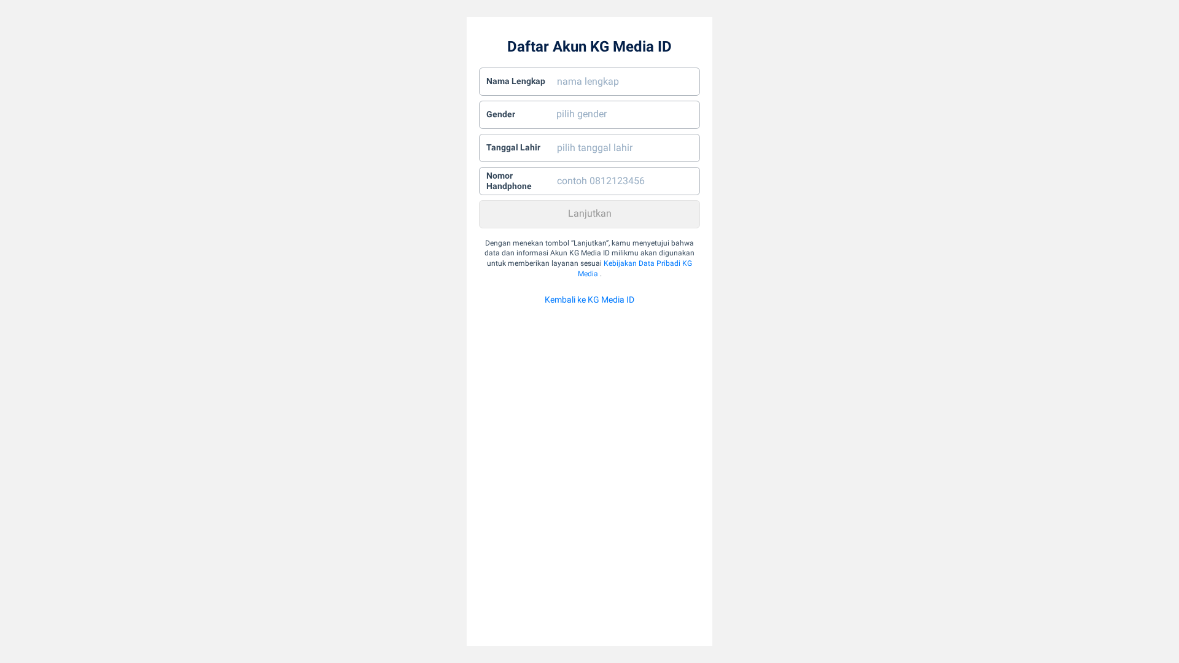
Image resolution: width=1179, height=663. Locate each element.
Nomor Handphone (509, 181)
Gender (500, 114)
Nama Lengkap (515, 81)
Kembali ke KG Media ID (589, 299)
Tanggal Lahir (513, 147)
